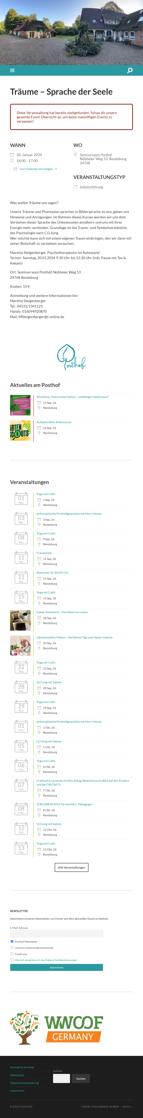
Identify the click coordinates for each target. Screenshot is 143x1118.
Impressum (17, 1090)
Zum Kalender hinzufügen (36, 168)
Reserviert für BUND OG (52, 572)
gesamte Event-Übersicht (37, 117)
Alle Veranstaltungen (71, 867)
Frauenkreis (44, 553)
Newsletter (17, 1075)
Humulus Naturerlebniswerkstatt (33, 947)
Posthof (26, 1106)
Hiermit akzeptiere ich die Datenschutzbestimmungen (46, 960)
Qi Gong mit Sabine (48, 682)
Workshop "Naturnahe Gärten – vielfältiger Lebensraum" (72, 396)
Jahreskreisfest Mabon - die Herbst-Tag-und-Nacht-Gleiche (74, 637)
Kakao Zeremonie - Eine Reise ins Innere (62, 612)
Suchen (57, 1071)
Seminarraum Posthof (96, 155)
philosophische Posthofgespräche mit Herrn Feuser (69, 513)
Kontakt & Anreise (22, 1067)
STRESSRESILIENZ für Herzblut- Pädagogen (64, 804)
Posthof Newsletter (25, 941)
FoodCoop (20, 954)
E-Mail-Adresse (19, 927)
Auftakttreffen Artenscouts (54, 422)
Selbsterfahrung (91, 187)
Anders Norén (108, 1106)
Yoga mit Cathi (45, 494)
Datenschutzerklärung (24, 1083)
